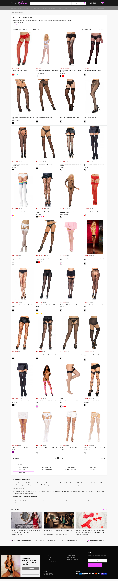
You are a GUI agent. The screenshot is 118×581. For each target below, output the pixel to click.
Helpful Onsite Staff (94, 542)
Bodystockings (46, 467)
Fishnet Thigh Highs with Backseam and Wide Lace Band (70, 165)
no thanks (31, 572)
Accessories (100, 8)
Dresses (44, 8)
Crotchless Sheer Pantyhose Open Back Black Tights (46, 305)
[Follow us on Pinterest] (52, 574)
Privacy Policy (71, 557)
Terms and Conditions (72, 559)
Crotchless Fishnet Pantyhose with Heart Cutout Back (94, 305)
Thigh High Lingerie (46, 469)
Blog (48, 555)
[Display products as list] (104, 29)
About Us (49, 553)
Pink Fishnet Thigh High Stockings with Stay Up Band (71, 258)
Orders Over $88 (18, 542)
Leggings (93, 467)
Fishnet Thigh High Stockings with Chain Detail (46, 257)
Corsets (82, 8)
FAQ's (48, 559)
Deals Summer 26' (16, 8)
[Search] (84, 3)
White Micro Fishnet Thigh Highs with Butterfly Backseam (46, 448)
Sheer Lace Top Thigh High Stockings (92, 70)
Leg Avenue (62, 73)
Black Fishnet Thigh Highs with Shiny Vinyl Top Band (23, 118)
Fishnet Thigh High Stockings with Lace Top (46, 354)
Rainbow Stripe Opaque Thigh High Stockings (22, 211)
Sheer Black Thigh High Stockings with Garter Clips (94, 354)
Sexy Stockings (23, 467)
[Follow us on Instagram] (50, 574)
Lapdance (86, 261)
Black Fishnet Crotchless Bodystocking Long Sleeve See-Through (70, 212)
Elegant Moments (16, 72)
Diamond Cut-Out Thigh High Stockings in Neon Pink (47, 401)
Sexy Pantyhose (23, 469)
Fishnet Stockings (70, 467)
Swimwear (74, 8)
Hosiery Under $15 (19, 12)
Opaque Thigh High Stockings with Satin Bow (22, 400)
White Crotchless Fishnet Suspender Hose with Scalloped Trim (94, 448)
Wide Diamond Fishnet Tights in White (68, 447)
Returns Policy (71, 555)
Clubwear (52, 8)
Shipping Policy (71, 553)
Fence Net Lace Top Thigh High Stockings (93, 400)
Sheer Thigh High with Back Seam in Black (69, 117)
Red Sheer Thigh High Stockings (19, 70)
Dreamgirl (86, 72)
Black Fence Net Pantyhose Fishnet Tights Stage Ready (23, 305)
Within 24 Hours (68, 542)
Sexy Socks (93, 469)
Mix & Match (90, 8)
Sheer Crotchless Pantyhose (90, 117)
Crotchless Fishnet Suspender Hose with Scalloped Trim (21, 165)
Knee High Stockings (70, 469)
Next (102, 458)
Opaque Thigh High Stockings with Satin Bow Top (94, 165)
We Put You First (43, 542)
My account (93, 3)
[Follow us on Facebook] (44, 574)
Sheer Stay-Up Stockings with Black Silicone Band (70, 401)
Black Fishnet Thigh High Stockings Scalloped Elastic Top (70, 71)
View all (105, 509)
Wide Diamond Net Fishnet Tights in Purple (22, 447)
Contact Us (49, 557)
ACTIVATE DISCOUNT (95, 564)
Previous (17, 458)
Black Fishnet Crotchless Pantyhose (44, 117)
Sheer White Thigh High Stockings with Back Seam (22, 258)
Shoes (59, 8)
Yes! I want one (31, 568)
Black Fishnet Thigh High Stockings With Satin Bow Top (70, 305)
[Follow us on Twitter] (47, 574)
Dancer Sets (28, 8)
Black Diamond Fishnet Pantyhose (20, 354)
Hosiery (66, 8)
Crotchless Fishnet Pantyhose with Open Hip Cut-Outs (95, 258)
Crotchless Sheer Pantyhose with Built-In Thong (71, 354)
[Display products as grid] (101, 29)
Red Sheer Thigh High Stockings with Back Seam (95, 211)
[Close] (38, 556)
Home (12, 12)
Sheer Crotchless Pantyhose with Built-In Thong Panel (47, 71)
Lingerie (36, 8)
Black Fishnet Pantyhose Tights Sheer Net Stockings (45, 212)
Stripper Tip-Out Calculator (54, 562)
